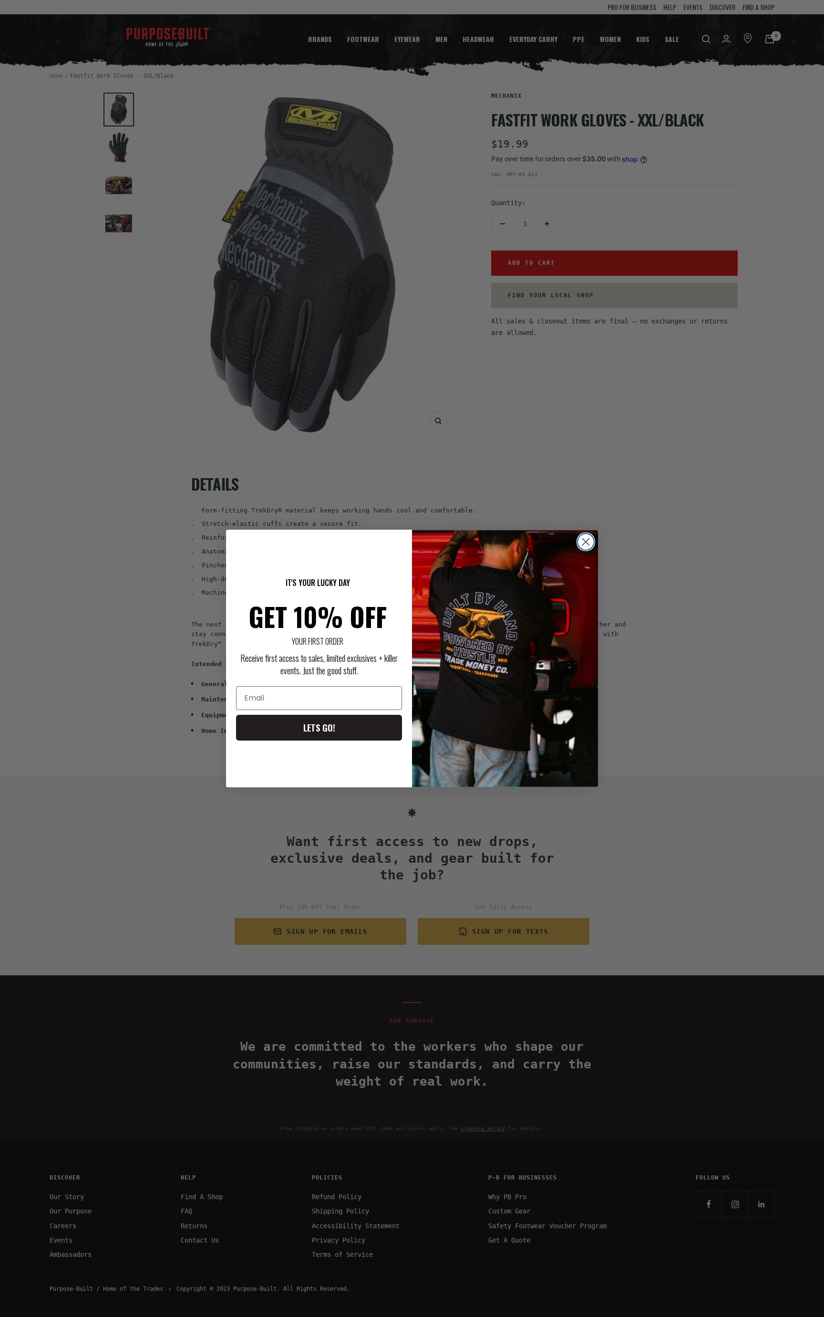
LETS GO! (319, 727)
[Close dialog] (585, 541)
